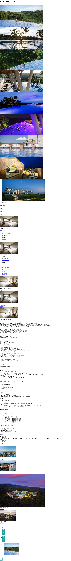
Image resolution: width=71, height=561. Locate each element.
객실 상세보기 (2, 230)
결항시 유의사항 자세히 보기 (5, 409)
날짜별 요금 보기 (4, 265)
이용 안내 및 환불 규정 (5, 235)
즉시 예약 (6, 273)
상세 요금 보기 (4, 239)
